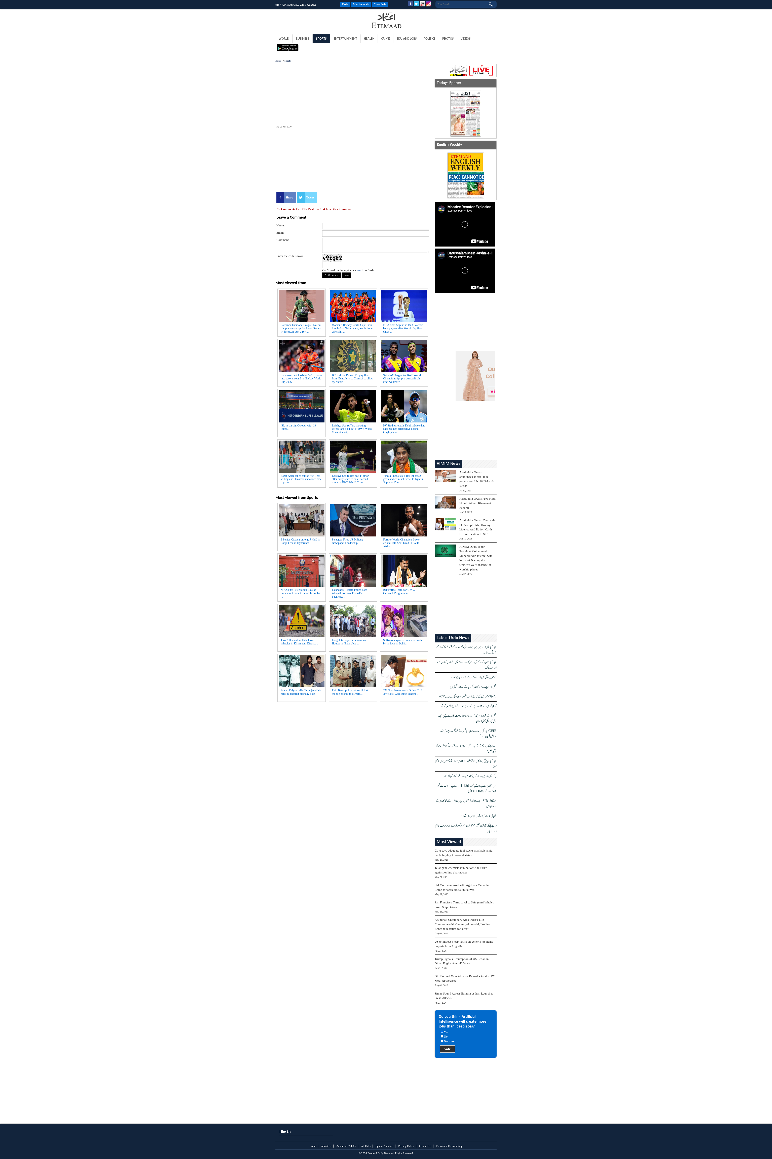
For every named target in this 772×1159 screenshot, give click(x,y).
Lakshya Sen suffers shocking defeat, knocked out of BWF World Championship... (352, 429)
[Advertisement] (307, 21)
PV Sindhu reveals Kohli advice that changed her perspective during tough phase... (404, 429)
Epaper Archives (384, 1146)
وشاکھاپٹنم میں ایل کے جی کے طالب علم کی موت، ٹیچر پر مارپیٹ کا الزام (468, 696)
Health (369, 38)
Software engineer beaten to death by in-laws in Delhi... (402, 642)
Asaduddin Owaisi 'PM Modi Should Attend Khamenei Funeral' (477, 503)
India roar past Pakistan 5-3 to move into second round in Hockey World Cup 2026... (301, 379)
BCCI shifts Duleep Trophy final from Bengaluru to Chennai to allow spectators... (352, 379)
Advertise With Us (346, 1146)
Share (289, 197)
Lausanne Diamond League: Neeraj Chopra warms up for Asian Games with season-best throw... (301, 328)
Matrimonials (361, 4)
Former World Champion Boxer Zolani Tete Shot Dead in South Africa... (401, 543)
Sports (321, 38)
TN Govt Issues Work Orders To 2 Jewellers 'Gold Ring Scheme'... (402, 692)
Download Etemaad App (449, 1146)
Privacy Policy (406, 1146)
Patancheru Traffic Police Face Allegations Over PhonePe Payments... (349, 593)
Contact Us (425, 1146)
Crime (385, 38)
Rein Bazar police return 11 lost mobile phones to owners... (350, 692)
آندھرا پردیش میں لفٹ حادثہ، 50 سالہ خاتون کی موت (474, 677)
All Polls (366, 1146)
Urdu (345, 4)
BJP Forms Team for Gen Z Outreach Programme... (399, 591)
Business (302, 38)
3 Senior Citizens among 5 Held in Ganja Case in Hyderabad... (300, 541)
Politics (429, 38)
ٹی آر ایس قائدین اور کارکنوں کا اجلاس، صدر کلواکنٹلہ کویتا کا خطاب (469, 776)
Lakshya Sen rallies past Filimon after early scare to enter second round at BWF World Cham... (350, 479)
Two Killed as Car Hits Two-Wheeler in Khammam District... (299, 642)
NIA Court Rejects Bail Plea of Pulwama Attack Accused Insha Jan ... (300, 593)
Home (278, 61)
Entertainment (345, 38)
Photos (448, 38)
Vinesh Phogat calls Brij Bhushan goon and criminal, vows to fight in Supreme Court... (403, 479)
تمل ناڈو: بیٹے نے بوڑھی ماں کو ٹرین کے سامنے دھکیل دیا (474, 686)
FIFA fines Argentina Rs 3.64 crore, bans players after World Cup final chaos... (403, 328)
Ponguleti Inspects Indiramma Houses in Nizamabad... (349, 642)
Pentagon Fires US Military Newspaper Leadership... (347, 541)
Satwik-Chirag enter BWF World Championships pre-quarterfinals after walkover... (402, 379)
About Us (326, 1146)
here (359, 270)
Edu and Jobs (407, 38)
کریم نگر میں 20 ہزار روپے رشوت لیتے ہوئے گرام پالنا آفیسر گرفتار (468, 706)
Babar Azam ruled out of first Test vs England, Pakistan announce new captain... (301, 479)
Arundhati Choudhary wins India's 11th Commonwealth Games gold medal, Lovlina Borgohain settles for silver (462, 924)
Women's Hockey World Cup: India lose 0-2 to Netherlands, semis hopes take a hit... (352, 328)
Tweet (310, 197)
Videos (466, 38)
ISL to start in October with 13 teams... (298, 427)
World (284, 38)
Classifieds (380, 4)
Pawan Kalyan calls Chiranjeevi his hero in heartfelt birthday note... (301, 692)
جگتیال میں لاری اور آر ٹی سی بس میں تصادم (479, 816)
